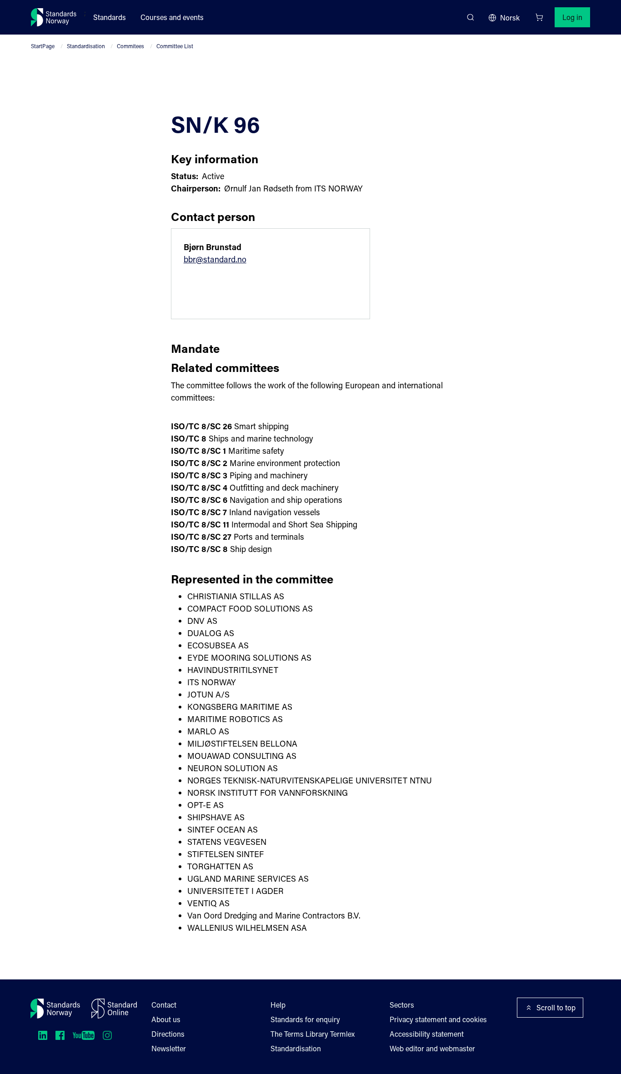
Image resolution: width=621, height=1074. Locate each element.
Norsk (510, 17)
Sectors (402, 1004)
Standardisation (86, 46)
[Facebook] (60, 1035)
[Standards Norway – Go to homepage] (54, 17)
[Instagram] (107, 1035)
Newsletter (168, 1048)
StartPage (43, 46)
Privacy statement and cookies (438, 1019)
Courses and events (172, 17)
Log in (572, 17)
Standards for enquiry (305, 1019)
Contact (163, 1004)
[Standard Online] (114, 1008)
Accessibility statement (427, 1034)
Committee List (174, 46)
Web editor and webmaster (432, 1048)
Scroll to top (556, 1007)
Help (277, 1004)
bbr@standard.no (215, 259)
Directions (168, 1034)
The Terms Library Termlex (312, 1034)
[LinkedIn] (43, 1035)
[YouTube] (83, 1035)
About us (165, 1019)
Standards (109, 17)
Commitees (130, 46)
